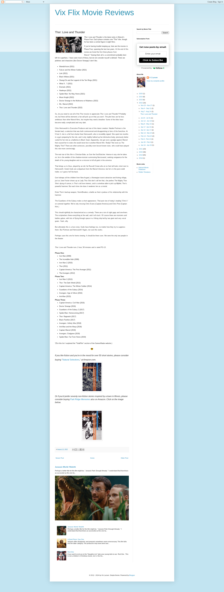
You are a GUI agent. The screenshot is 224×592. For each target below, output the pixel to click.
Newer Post (60, 458)
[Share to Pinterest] (83, 449)
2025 (141, 94)
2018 (141, 158)
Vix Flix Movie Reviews (94, 12)
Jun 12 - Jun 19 (146, 121)
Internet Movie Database (144, 168)
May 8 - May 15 (146, 124)
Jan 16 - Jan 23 (146, 145)
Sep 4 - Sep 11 (146, 108)
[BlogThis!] (76, 449)
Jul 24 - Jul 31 (146, 118)
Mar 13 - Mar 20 (146, 133)
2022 (141, 103)
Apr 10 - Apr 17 (146, 130)
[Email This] (73, 449)
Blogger (132, 575)
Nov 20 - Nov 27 (147, 105)
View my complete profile (155, 81)
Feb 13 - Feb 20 (146, 136)
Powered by (146, 68)
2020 (141, 152)
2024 (141, 97)
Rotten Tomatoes (144, 172)
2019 (141, 155)
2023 (141, 100)
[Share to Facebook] (80, 449)
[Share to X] (78, 449)
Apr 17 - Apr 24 (146, 127)
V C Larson (153, 77)
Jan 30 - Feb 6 (146, 142)
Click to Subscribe (153, 60)
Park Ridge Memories (80, 399)
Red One (71, 552)
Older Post (124, 458)
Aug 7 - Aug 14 (146, 111)
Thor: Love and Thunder (149, 114)
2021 (141, 149)
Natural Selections (70, 360)
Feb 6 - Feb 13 (146, 139)
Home (92, 458)
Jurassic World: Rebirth (65, 467)
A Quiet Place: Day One (76, 539)
